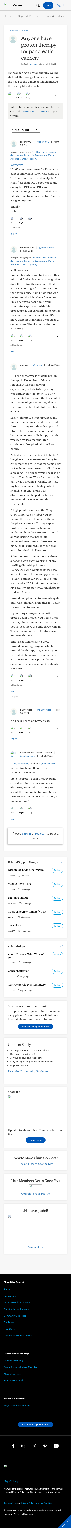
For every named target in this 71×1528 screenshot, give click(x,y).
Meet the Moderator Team (17, 1302)
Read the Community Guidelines (29, 1071)
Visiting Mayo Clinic (19, 883)
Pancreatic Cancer (18, 30)
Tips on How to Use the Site (35, 1163)
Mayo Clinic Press (12, 1374)
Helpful (19, 98)
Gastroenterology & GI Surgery (27, 984)
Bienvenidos (35, 1247)
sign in (26, 833)
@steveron (21, 763)
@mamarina (48, 763)
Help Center (10, 1329)
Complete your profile (35, 1193)
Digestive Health (18, 897)
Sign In (61, 5)
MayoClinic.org (11, 1481)
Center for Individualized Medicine (20, 1367)
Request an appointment (35, 1026)
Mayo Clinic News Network (17, 1405)
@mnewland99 (46, 247)
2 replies (14, 696)
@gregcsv (16, 164)
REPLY (13, 234)
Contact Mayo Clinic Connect (18, 1335)
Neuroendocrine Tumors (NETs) (27, 911)
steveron (38, 64)
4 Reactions (16, 345)
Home (8, 16)
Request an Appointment (35, 1424)
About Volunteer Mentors (16, 1309)
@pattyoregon (44, 709)
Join (48, 5)
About (7, 1289)
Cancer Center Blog (13, 1360)
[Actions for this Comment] (58, 219)
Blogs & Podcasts (55, 16)
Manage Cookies (44, 1503)
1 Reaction (15, 227)
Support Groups (28, 16)
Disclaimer (9, 1322)
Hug (28, 98)
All (61, 862)
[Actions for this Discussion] (60, 94)
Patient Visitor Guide (14, 1380)
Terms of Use (10, 1503)
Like (10, 98)
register (40, 833)
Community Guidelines (15, 1315)
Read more (36, 1139)
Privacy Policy (27, 1503)
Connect (18, 5)
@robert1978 (42, 141)
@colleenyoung (27, 756)
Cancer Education (18, 970)
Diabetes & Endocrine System (26, 869)
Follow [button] (57, 870)
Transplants (15, 925)
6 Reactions (16, 685)
